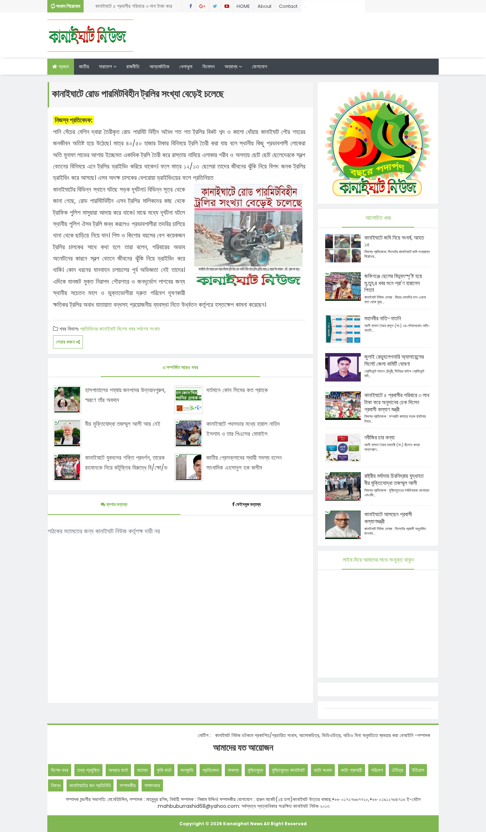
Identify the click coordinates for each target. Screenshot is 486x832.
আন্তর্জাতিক (159, 66)
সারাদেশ (106, 66)
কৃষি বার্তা (164, 770)
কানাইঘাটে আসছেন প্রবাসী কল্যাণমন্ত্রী (388, 518)
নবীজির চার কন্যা (379, 437)
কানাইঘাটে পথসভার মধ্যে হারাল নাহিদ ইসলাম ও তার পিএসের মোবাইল (243, 429)
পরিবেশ (377, 770)
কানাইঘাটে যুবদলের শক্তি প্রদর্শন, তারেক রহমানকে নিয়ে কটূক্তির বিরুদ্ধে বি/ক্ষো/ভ (126, 462)
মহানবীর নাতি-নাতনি (382, 318)
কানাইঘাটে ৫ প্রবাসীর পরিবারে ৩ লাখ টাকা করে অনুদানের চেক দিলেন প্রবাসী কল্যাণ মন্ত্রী (133, 7)
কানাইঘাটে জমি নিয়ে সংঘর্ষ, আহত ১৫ (394, 241)
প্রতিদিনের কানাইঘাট (98, 328)
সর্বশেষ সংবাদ (148, 328)
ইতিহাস (418, 770)
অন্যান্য (231, 66)
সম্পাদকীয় (128, 785)
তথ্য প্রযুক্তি (88, 770)
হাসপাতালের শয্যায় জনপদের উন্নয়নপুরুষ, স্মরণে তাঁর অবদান (125, 395)
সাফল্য (233, 770)
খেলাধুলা (185, 66)
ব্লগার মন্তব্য (116, 504)
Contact (288, 6)
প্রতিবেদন (210, 770)
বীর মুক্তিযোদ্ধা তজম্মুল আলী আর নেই (122, 424)
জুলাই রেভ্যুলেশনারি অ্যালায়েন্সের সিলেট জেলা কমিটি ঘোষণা (394, 360)
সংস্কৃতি (187, 770)
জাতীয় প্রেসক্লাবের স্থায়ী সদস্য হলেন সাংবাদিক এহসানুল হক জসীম (244, 462)
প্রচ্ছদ (63, 66)
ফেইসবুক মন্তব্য (248, 504)
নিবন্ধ (55, 785)
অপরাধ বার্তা (118, 770)
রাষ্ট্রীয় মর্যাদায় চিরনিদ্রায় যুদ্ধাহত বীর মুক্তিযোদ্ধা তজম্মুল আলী (394, 479)
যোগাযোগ (259, 66)
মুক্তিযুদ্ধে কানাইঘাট (288, 770)
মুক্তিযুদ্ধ (255, 770)
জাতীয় (84, 66)
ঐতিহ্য (397, 770)
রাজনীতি (132, 66)
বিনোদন (208, 66)
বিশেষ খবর (126, 328)
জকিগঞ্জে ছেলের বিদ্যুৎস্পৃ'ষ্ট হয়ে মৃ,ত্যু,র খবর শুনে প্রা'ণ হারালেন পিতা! (393, 283)
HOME (243, 6)
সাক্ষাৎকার (152, 785)
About (264, 6)
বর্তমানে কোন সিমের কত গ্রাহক (237, 390)
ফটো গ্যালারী (351, 770)
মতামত (142, 770)
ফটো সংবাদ (323, 770)
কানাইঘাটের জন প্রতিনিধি (90, 785)
